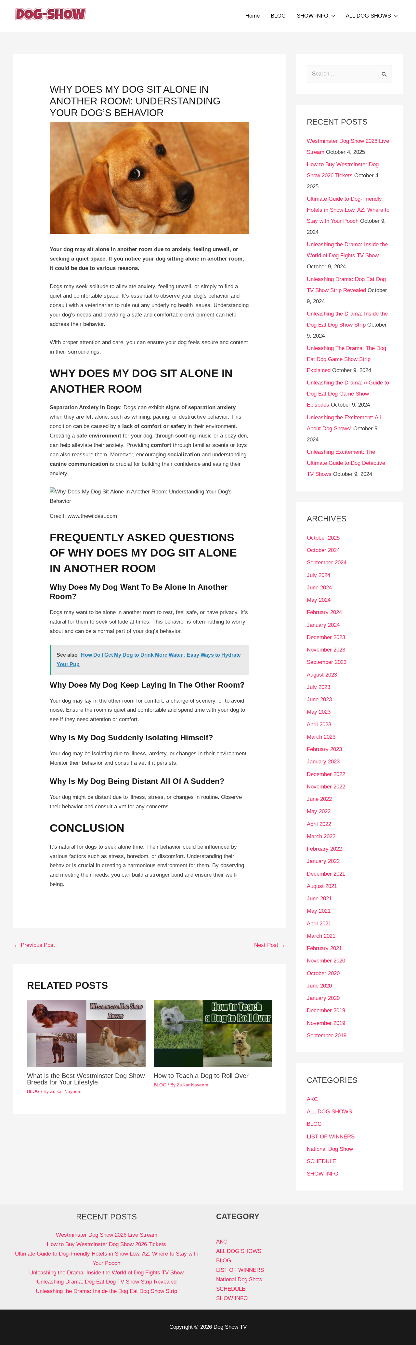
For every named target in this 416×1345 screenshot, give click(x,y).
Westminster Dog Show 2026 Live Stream (106, 1235)
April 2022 (319, 824)
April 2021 (319, 924)
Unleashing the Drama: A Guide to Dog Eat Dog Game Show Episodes (348, 394)
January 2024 (323, 625)
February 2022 (324, 849)
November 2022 (326, 787)
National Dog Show (330, 1149)
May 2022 (319, 811)
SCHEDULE (321, 1161)
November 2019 (326, 1023)
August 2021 (322, 886)
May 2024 (319, 600)
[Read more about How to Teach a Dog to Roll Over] (213, 1033)
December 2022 (326, 774)
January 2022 (323, 861)
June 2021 (319, 898)
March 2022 (321, 836)
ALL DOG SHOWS (368, 16)
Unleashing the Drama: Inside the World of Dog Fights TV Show (106, 1273)
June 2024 (319, 588)
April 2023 (319, 724)
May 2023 (319, 712)
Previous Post (34, 945)
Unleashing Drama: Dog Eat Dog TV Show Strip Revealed (106, 1282)
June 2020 (319, 986)
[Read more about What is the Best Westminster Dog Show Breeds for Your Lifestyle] (86, 1033)
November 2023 (326, 650)
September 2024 (326, 562)
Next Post (269, 945)
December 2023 (326, 637)
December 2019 (326, 1010)
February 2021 (324, 948)
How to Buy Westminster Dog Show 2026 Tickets (106, 1244)
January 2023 (323, 762)
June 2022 (319, 799)
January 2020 (323, 998)
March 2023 (321, 737)
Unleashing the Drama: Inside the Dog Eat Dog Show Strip (106, 1291)
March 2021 (321, 936)
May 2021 (319, 911)
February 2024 (324, 612)
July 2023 (318, 687)
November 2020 (326, 961)
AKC (312, 1099)
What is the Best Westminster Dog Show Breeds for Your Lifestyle (86, 1079)
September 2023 (326, 662)
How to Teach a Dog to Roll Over (201, 1075)
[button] (331, 16)
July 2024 (318, 575)
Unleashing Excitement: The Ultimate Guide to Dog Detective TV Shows (346, 463)
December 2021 (326, 874)
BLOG (278, 16)
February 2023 (324, 749)
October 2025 (323, 538)
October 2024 (323, 550)
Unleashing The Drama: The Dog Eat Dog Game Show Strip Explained (346, 359)
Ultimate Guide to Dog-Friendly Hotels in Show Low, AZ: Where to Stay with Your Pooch (348, 210)
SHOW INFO (312, 16)
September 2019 (326, 1035)
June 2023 (319, 699)
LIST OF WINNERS (331, 1137)
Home (252, 16)
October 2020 (323, 973)
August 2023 (322, 675)
